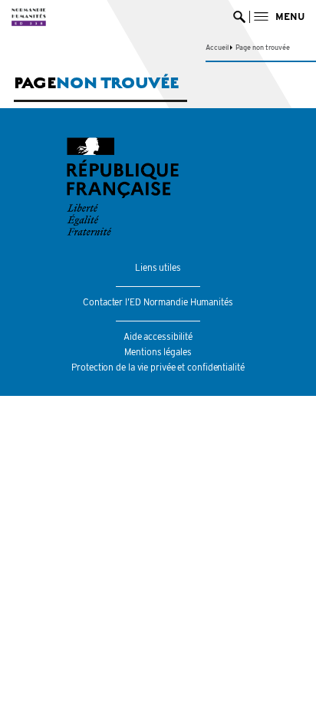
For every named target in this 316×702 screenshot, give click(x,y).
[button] (279, 16)
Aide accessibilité (158, 336)
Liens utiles (158, 267)
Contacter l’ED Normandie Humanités (158, 302)
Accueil (217, 47)
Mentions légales (157, 352)
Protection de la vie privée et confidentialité (157, 367)
